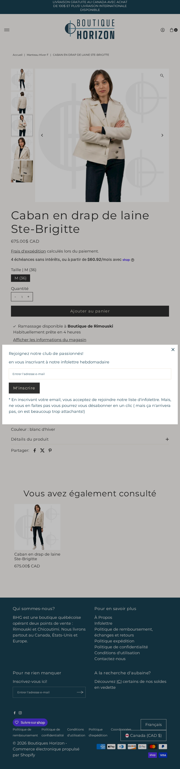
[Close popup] (173, 349)
